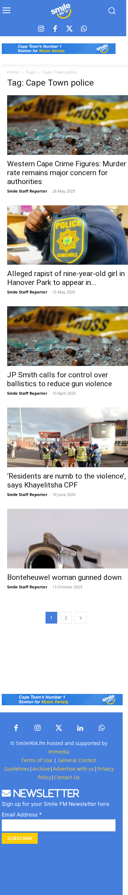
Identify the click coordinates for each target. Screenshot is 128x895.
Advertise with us (73, 768)
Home (13, 72)
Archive (41, 768)
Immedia (58, 751)
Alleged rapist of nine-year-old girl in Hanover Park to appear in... (66, 278)
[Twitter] (69, 29)
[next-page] (81, 618)
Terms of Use (36, 760)
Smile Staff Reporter (27, 191)
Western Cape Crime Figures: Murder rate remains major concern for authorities (66, 173)
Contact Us (67, 777)
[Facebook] (55, 29)
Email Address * (22, 814)
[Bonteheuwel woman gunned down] (67, 538)
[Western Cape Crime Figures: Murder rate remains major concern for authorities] (67, 125)
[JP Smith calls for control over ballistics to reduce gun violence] (67, 336)
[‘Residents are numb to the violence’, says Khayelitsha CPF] (67, 437)
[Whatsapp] (83, 29)
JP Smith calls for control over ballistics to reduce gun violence (59, 379)
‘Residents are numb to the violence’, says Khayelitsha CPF (66, 480)
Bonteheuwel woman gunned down (64, 577)
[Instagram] (41, 29)
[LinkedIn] (80, 728)
